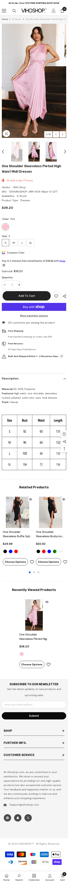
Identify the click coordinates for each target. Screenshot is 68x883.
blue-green (54, 551)
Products (16, 19)
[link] (19, 877)
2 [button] (34, 572)
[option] (34, 81)
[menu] (4, 11)
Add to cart (26, 296)
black (5, 551)
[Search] (14, 11)
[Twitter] (28, 818)
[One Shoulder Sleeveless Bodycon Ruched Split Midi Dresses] (50, 512)
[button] (56, 134)
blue (10, 551)
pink (21, 654)
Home (5, 19)
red (16, 551)
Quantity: (7, 277)
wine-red (44, 551)
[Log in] (54, 11)
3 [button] (38, 572)
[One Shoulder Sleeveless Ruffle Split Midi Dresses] (17, 512)
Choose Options (15, 561)
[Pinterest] (7, 818)
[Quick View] (30, 499)
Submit (34, 716)
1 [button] (30, 572)
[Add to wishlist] (56, 296)
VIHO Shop (19, 187)
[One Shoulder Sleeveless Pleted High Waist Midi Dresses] (34, 615)
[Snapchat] (18, 818)
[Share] (63, 296)
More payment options (34, 315)
